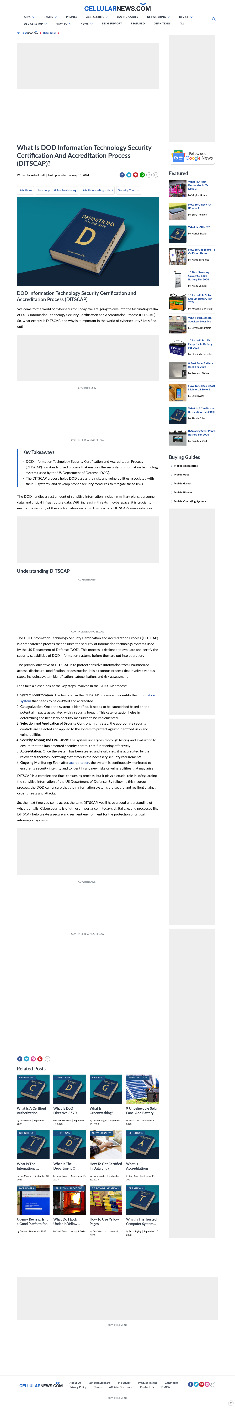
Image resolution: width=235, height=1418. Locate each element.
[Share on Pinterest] (135, 174)
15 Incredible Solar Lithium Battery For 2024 (200, 299)
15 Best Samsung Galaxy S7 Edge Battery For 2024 (198, 276)
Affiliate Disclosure (120, 1387)
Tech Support (112, 23)
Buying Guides (127, 17)
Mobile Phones (183, 492)
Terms (98, 1387)
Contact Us (147, 1387)
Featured (138, 23)
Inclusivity (124, 1383)
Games (48, 17)
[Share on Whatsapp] (142, 174)
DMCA (165, 1387)
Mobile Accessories (186, 465)
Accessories (95, 17)
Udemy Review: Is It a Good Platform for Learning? (32, 1224)
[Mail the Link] (155, 174)
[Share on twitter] (128, 174)
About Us (75, 1383)
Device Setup (33, 24)
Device (184, 17)
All (182, 23)
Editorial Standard (99, 1383)
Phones (71, 17)
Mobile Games (183, 483)
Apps (27, 17)
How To (61, 24)
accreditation (79, 763)
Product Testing (147, 1383)
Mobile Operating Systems (190, 501)
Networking (156, 17)
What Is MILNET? (199, 227)
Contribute (171, 1383)
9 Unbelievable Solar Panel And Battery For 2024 (142, 1113)
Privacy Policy (78, 1387)
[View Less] (47, 1058)
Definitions (162, 23)
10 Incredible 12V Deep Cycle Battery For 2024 (200, 344)
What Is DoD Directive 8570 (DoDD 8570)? (65, 1113)
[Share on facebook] (122, 174)
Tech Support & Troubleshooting (57, 190)
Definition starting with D (97, 190)
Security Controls (128, 190)
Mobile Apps (181, 474)
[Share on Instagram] (33, 1058)
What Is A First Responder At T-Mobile (198, 185)
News (85, 24)
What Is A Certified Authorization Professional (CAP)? (31, 1113)
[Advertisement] (117, 1408)
